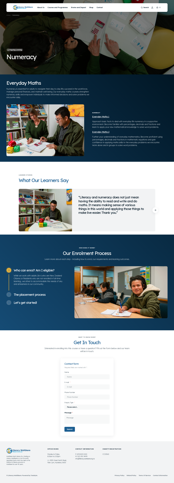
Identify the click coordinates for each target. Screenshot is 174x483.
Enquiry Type (69, 403)
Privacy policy (119, 475)
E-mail (66, 382)
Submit (69, 429)
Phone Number (69, 392)
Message (67, 413)
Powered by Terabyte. (29, 475)
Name (66, 372)
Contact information (160, 475)
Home (8, 15)
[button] (145, 7)
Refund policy (131, 475)
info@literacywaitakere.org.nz (85, 459)
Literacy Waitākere (14, 475)
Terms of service (145, 475)
